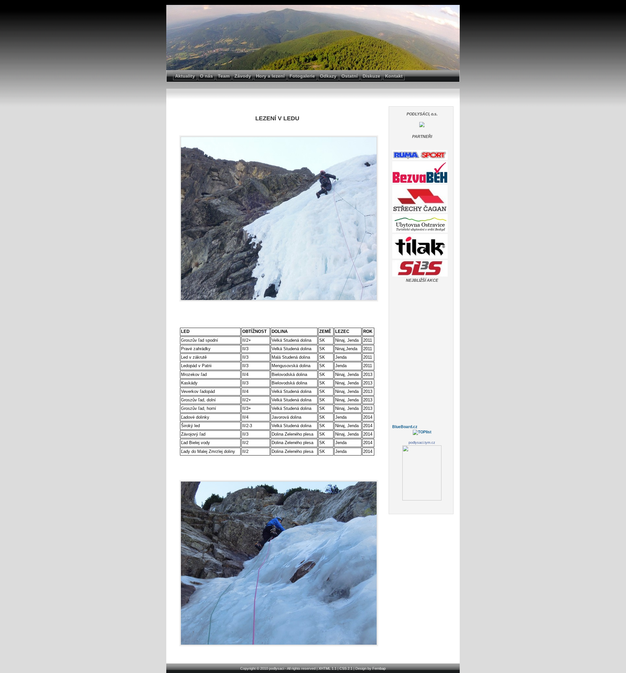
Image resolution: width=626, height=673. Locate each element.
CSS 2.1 (345, 668)
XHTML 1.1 (327, 668)
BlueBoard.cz (404, 427)
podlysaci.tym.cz (422, 442)
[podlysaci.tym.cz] (422, 126)
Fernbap (379, 668)
